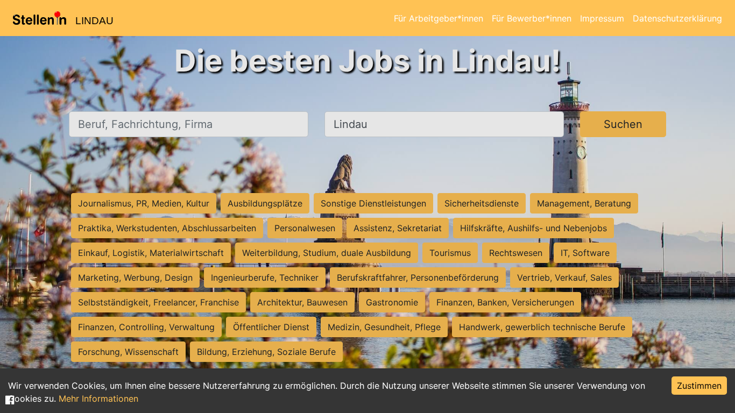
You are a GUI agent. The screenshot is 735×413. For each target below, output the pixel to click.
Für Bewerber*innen (531, 18)
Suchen (623, 124)
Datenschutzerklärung (677, 18)
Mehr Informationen (98, 398)
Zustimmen (699, 385)
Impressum (602, 18)
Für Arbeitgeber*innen (438, 18)
